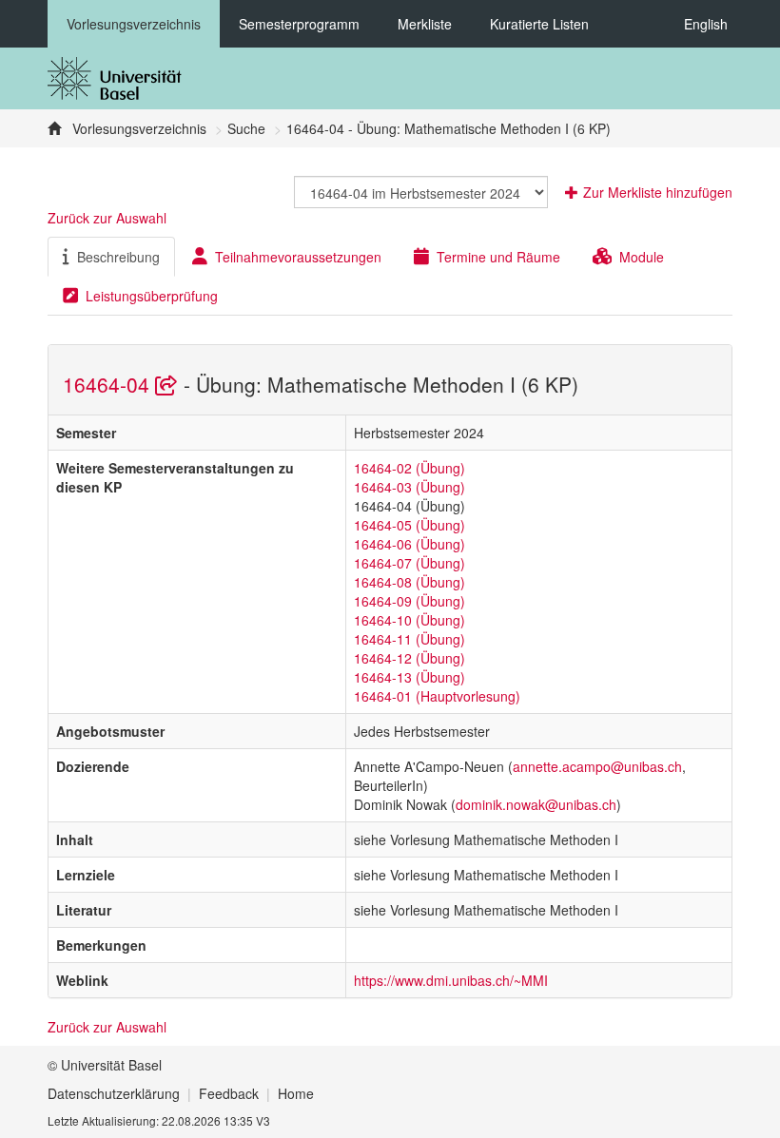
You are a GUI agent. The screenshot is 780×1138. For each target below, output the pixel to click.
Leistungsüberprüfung (152, 295)
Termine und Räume (498, 256)
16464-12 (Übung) (409, 657)
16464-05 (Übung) (409, 524)
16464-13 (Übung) (409, 676)
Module (641, 256)
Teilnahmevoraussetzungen (298, 256)
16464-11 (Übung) (409, 638)
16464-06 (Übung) (409, 543)
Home (296, 1093)
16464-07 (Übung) (409, 562)
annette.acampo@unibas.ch (597, 766)
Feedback (229, 1093)
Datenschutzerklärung (114, 1093)
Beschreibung (118, 256)
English (706, 23)
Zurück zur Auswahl (107, 217)
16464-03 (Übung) (409, 486)
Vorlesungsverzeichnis (134, 23)
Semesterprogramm (299, 23)
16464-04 (109, 384)
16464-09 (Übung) (409, 600)
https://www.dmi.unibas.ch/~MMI (451, 980)
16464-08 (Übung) (409, 581)
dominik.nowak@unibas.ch (536, 804)
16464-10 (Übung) (409, 619)
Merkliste (425, 23)
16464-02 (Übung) (409, 467)
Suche (246, 128)
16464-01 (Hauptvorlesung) (437, 695)
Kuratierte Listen (539, 23)
